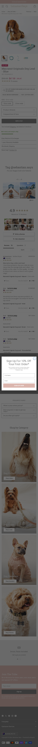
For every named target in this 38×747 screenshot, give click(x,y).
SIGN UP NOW (19, 385)
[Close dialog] (34, 358)
